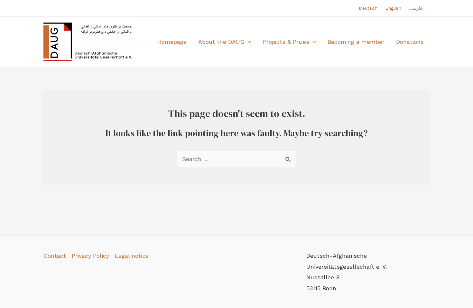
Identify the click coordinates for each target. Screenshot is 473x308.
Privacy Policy (90, 255)
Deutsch (368, 8)
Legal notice (132, 255)
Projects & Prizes (286, 41)
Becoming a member (356, 41)
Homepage (172, 41)
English (393, 8)
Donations (410, 41)
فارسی (415, 8)
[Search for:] (236, 159)
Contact (54, 255)
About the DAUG (221, 41)
